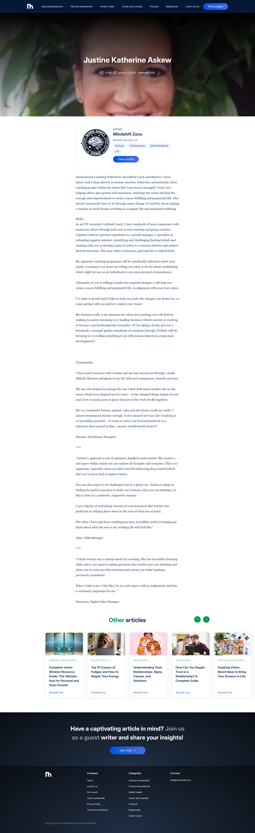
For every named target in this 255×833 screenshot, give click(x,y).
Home (90, 780)
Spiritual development (52, 6)
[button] (197, 619)
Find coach (215, 6)
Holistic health (107, 6)
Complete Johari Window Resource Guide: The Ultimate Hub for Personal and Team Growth (64, 676)
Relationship (172, 6)
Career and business (132, 6)
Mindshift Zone (127, 134)
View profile (126, 159)
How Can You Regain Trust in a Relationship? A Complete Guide (190, 674)
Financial (154, 6)
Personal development (82, 6)
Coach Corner (192, 6)
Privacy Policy (94, 804)
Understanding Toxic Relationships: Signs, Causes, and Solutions (147, 674)
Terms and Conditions (97, 810)
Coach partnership (96, 798)
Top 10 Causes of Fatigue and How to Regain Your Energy (105, 672)
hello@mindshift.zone (180, 780)
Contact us (92, 786)
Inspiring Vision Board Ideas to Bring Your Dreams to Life (232, 672)
